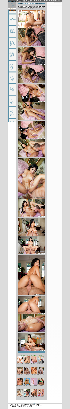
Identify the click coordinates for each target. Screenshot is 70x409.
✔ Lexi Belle (11, 76)
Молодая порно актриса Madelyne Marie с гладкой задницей (26, 375)
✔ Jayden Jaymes (12, 55)
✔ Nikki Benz (11, 88)
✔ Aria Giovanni (11, 20)
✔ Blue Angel (11, 30)
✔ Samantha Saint (12, 98)
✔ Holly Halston (11, 52)
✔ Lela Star (10, 75)
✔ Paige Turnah (11, 90)
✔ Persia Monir (11, 91)
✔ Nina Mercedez (11, 89)
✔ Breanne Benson (12, 32)
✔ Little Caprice (11, 78)
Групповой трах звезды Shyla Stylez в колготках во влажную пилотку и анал (19, 386)
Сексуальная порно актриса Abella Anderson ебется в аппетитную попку (34, 397)
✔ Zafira (10, 115)
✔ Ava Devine (11, 28)
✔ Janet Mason (11, 54)
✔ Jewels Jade (11, 63)
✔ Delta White (11, 41)
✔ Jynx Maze (11, 65)
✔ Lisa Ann (10, 77)
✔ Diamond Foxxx (12, 44)
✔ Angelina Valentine (12, 19)
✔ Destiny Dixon (11, 43)
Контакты (34, 403)
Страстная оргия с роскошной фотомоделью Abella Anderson (41, 386)
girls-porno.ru (28, 405)
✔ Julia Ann (11, 64)
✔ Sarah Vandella (11, 100)
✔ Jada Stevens (11, 53)
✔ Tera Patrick (11, 111)
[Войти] (12, 4)
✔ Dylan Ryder (11, 45)
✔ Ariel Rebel (11, 21)
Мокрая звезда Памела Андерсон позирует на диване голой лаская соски (33, 386)
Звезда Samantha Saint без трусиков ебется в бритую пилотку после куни (40, 375)
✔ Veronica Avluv (11, 114)
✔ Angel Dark (11, 18)
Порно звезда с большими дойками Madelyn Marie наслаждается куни (34, 375)
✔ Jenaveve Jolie (11, 56)
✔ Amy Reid (11, 17)
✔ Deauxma (11, 40)
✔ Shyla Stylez (11, 103)
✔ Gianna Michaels (12, 51)
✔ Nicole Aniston (11, 87)
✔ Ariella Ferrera (11, 22)
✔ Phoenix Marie (11, 92)
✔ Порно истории (12, 121)
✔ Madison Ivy (11, 80)
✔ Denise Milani (11, 42)
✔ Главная (12, 10)
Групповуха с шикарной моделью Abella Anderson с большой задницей (20, 397)
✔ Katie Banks (11, 67)
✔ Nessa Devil (11, 86)
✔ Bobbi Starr (11, 31)
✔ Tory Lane (11, 113)
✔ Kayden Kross (11, 68)
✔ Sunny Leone (11, 109)
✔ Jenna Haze (11, 57)
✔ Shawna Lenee (11, 102)
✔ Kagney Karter (11, 66)
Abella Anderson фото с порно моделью (29, 3)
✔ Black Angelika (11, 29)
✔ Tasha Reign (11, 110)
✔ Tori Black (11, 112)
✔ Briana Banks (11, 34)
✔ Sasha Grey (11, 101)
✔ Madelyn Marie (11, 79)
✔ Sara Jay (10, 99)
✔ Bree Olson (11, 33)
